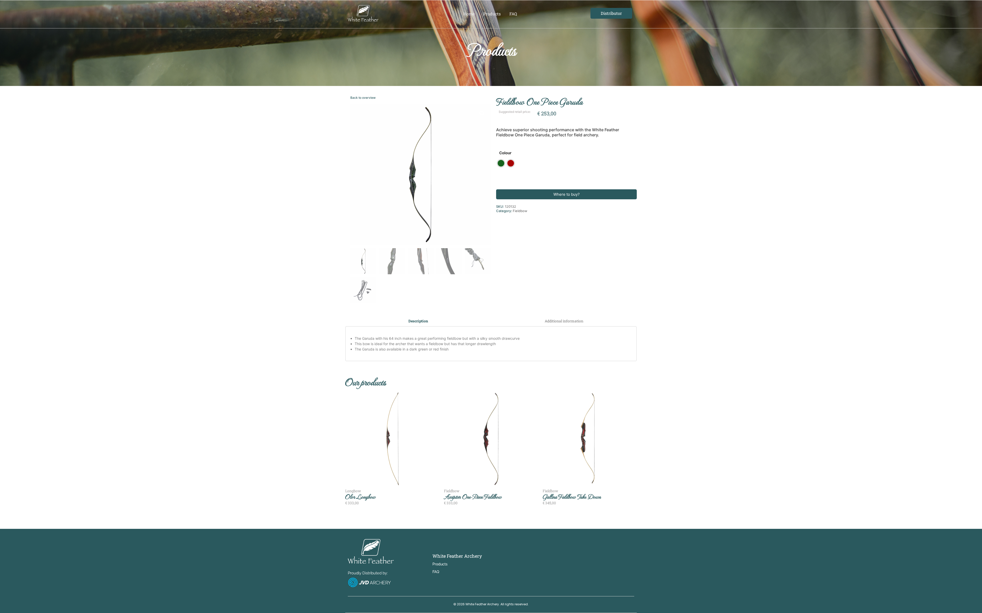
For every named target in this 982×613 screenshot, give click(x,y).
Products (492, 13)
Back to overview (363, 98)
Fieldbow (520, 211)
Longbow (353, 490)
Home (469, 13)
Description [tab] (418, 321)
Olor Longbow (360, 496)
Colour (505, 153)
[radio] (501, 163)
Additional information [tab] (564, 321)
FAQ (513, 13)
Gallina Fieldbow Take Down (572, 496)
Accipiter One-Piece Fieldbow (472, 496)
